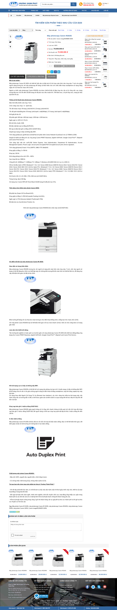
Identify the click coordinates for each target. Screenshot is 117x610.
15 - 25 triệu (94, 30)
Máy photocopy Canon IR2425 (58, 570)
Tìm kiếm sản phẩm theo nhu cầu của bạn (58, 23)
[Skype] (99, 586)
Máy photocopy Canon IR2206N (38, 570)
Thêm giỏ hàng (69, 66)
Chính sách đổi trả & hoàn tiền (43, 587)
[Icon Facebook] (87, 586)
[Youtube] (104, 586)
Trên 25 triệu (103, 30)
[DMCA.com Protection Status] (14, 511)
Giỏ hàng (106, 4)
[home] (23, 4)
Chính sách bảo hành (41, 585)
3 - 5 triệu (69, 30)
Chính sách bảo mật (66, 585)
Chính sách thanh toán (66, 589)
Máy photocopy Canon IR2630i (98, 570)
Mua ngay (58, 66)
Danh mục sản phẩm (18, 10)
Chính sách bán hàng (66, 587)
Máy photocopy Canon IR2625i (78, 570)
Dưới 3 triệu (61, 30)
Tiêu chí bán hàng (40, 591)
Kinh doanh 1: (16, 608)
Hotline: (92, 608)
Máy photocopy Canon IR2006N (18, 570)
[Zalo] (93, 587)
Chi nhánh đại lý (65, 591)
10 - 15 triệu (86, 30)
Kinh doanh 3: (68, 608)
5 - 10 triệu (77, 30)
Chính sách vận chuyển (41, 589)
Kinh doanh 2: (42, 608)
